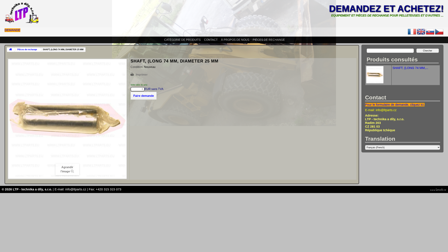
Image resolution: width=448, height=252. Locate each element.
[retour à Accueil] (10, 49)
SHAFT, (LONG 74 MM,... (410, 68)
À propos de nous (235, 39)
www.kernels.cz (438, 190)
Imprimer (142, 74)
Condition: (137, 66)
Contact (211, 39)
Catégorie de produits (182, 39)
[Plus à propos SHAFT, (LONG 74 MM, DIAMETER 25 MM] (374, 82)
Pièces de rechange (269, 39)
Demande (12, 30)
